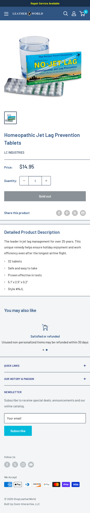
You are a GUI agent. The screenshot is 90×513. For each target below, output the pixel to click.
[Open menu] (6, 14)
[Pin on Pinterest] (67, 213)
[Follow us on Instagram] (23, 465)
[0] (82, 13)
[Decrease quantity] (24, 180)
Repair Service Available (45, 3)
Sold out (45, 196)
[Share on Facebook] (59, 213)
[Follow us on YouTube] (31, 465)
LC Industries (14, 152)
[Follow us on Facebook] (7, 465)
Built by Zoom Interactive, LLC (22, 504)
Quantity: (10, 181)
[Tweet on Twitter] (75, 213)
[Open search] (65, 13)
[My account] (74, 13)
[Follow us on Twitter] (15, 465)
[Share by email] (83, 213)
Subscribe (18, 431)
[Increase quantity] (46, 180)
